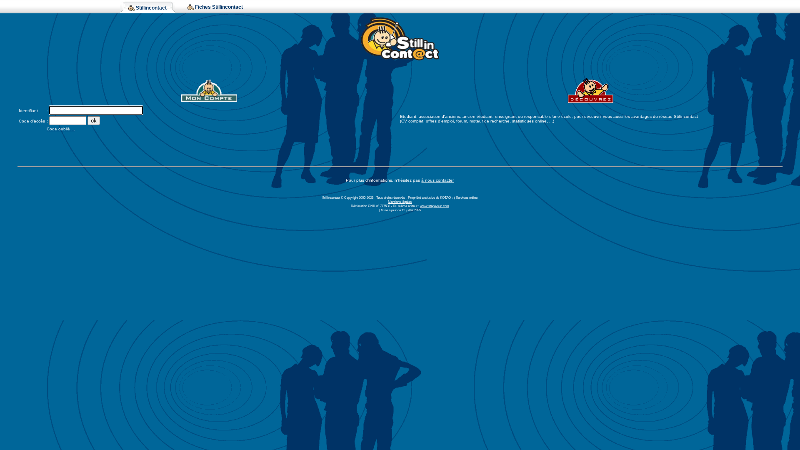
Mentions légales (400, 202)
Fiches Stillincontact (219, 7)
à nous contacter (437, 180)
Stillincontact (151, 8)
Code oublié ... (61, 129)
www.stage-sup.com (434, 206)
